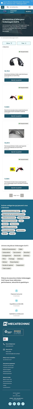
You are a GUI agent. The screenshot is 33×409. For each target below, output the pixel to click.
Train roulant (6, 268)
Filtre (4, 259)
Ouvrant (5, 224)
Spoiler (5, 233)
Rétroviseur (21, 230)
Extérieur (26, 255)
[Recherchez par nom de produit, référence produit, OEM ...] (30, 7)
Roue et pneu (14, 262)
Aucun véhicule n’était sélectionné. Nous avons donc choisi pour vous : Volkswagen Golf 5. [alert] (16, 2)
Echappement (7, 255)
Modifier (28, 11)
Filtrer (8, 43)
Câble (20, 249)
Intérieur (20, 259)
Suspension (20, 265)
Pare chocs (14, 224)
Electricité (17, 255)
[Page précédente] (11, 195)
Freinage (11, 259)
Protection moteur (8, 230)
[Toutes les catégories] (2, 7)
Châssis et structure (9, 217)
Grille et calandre (23, 217)
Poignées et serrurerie (9, 227)
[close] (32, 1)
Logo (21, 221)
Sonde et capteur (8, 265)
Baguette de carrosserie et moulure (13, 214)
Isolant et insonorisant (9, 221)
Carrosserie (17, 252)
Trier (22, 43)
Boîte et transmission (9, 249)
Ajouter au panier (16, 80)
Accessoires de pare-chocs (11, 211)
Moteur (5, 262)
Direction (27, 252)
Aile (24, 211)
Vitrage (12, 233)
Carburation (6, 252)
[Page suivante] (22, 195)
